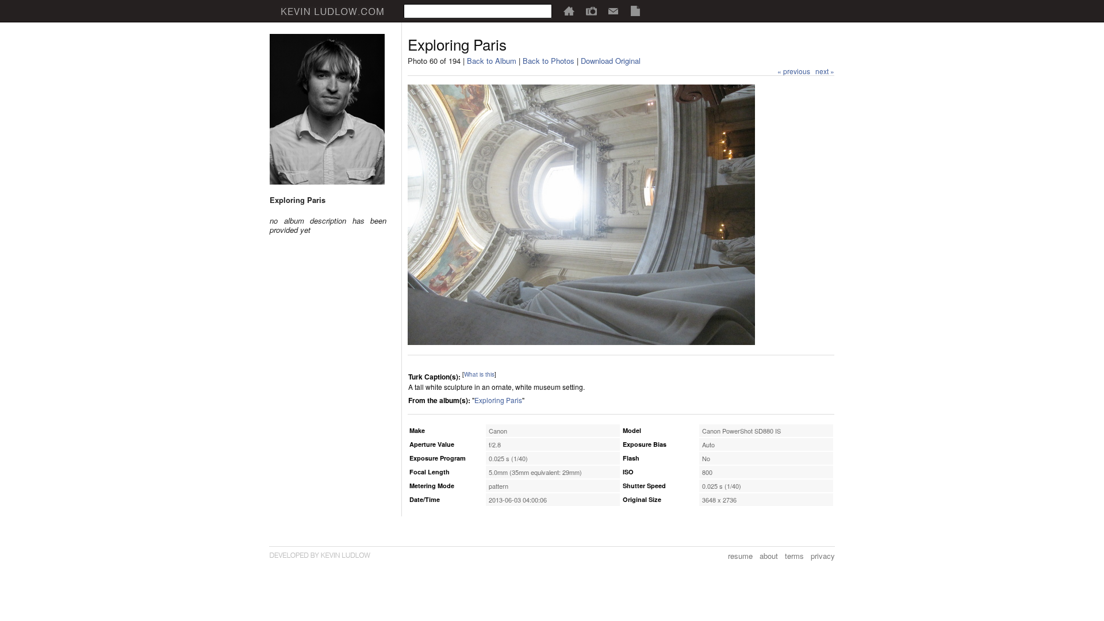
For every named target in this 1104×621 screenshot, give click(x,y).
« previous (793, 71)
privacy (823, 555)
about (769, 555)
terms (794, 555)
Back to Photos (548, 60)
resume (740, 555)
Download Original (611, 60)
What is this (479, 374)
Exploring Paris (498, 400)
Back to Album (491, 60)
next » (824, 71)
